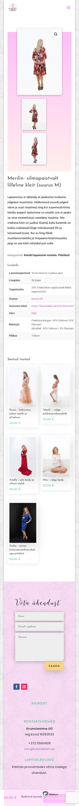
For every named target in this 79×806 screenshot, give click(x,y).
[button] (55, 34)
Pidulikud (63, 255)
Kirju (34, 313)
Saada (54, 666)
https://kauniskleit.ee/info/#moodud (52, 305)
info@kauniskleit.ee (39, 749)
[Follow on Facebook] (16, 687)
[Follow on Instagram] (24, 687)
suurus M (37, 298)
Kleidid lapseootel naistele (40, 255)
